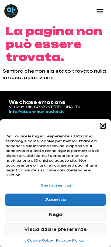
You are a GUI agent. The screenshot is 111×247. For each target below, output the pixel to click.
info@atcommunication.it (36, 112)
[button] (103, 125)
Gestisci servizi (55, 185)
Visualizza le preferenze (55, 229)
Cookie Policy (40, 240)
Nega (56, 214)
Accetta (55, 199)
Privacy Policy (70, 240)
